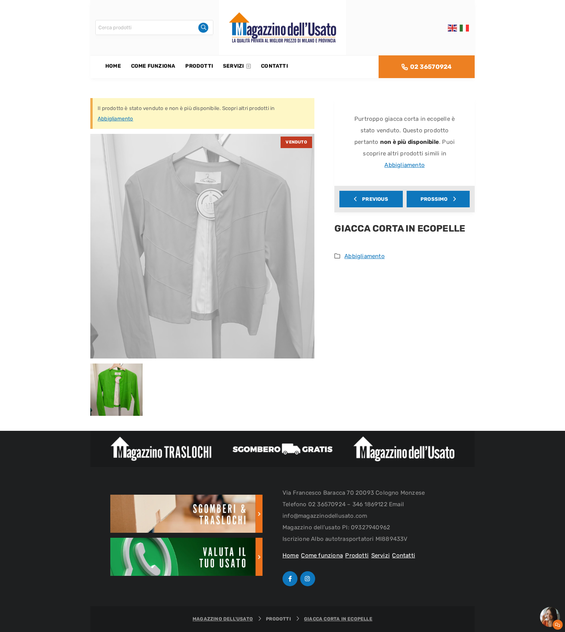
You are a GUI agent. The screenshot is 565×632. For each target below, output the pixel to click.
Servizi (380, 555)
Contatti (403, 555)
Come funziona (322, 555)
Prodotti (357, 555)
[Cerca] (203, 28)
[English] (453, 27)
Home (290, 555)
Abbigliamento (115, 118)
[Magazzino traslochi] (161, 449)
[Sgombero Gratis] (282, 449)
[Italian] (465, 27)
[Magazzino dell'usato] (404, 449)
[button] (550, 617)
